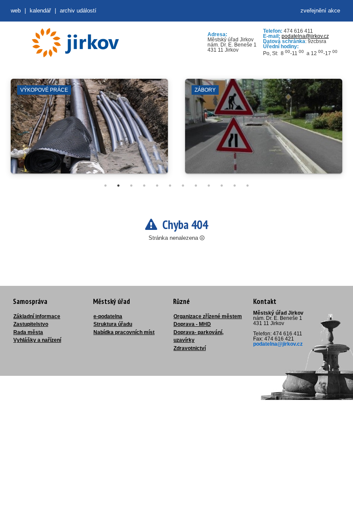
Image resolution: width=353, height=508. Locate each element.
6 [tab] (170, 185)
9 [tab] (208, 185)
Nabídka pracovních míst (124, 332)
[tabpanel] (89, 130)
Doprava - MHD (192, 324)
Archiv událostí (78, 10)
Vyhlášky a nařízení (37, 340)
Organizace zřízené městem (207, 316)
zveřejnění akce (320, 10)
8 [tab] (196, 185)
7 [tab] (183, 185)
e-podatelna (107, 316)
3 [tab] (131, 185)
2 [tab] (118, 185)
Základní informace (36, 316)
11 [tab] (234, 185)
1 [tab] (105, 185)
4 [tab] (144, 185)
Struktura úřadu (112, 324)
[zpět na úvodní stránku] (75, 42)
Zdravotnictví (189, 348)
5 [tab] (157, 185)
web (16, 10)
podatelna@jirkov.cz (305, 36)
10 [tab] (221, 185)
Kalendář (40, 10)
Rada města (28, 332)
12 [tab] (247, 185)
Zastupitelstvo (30, 324)
